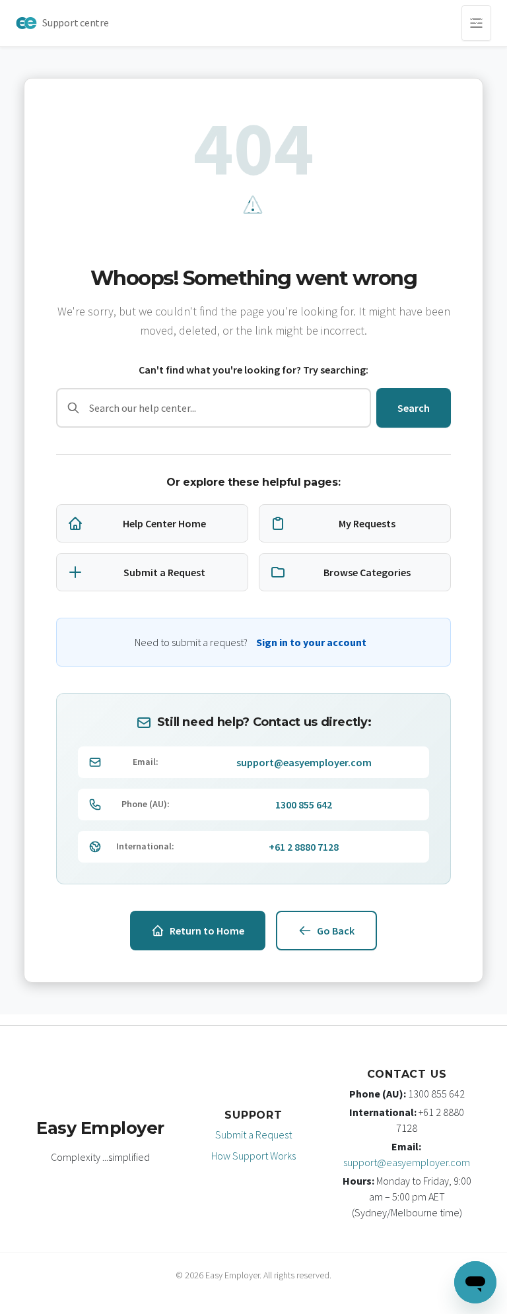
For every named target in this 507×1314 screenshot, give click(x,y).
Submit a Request (253, 1134)
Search (413, 407)
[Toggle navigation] (476, 23)
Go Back (336, 930)
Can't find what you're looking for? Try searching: (253, 369)
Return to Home (207, 930)
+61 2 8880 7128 (304, 846)
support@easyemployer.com (304, 762)
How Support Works (253, 1155)
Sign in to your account (311, 642)
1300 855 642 (303, 804)
